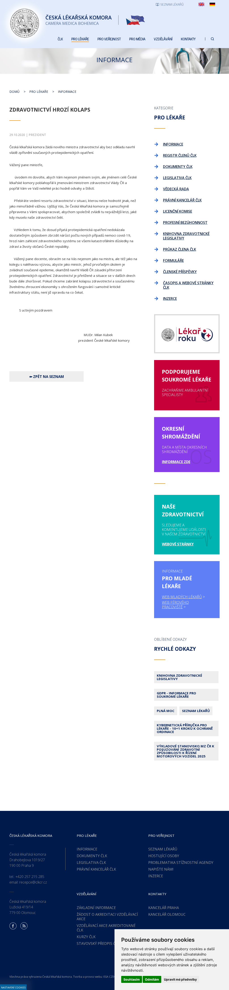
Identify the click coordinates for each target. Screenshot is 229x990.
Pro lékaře (38, 91)
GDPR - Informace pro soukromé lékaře (176, 695)
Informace (67, 91)
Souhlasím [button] (131, 979)
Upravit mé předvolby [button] (180, 979)
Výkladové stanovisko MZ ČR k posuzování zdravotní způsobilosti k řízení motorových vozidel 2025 (185, 751)
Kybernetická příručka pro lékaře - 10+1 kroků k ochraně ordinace (185, 728)
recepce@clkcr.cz (33, 882)
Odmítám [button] (152, 979)
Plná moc (165, 710)
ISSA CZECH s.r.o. (114, 977)
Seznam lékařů (196, 710)
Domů (14, 91)
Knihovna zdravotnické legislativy (179, 677)
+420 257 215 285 (29, 876)
